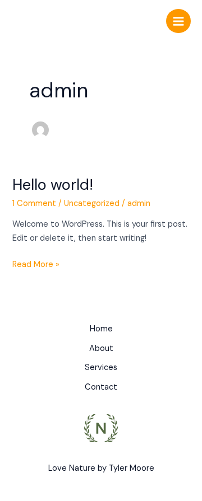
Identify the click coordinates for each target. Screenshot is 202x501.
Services (101, 367)
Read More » (35, 264)
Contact (101, 387)
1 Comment (34, 203)
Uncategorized (92, 203)
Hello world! (52, 184)
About (101, 348)
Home (101, 329)
